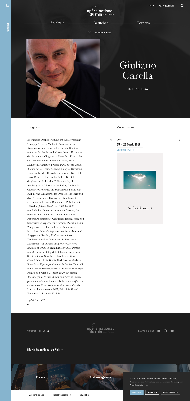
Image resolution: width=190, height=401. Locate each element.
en (44, 330)
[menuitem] (151, 5)
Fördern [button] (143, 23)
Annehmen (136, 392)
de (150, 5)
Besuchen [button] (101, 23)
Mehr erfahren (170, 392)
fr (40, 330)
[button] (182, 6)
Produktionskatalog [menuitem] (62, 395)
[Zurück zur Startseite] (100, 11)
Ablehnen (152, 392)
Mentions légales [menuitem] (36, 395)
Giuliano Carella (103, 32)
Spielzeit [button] (57, 23)
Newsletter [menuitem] (85, 395)
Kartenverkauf (166, 5)
